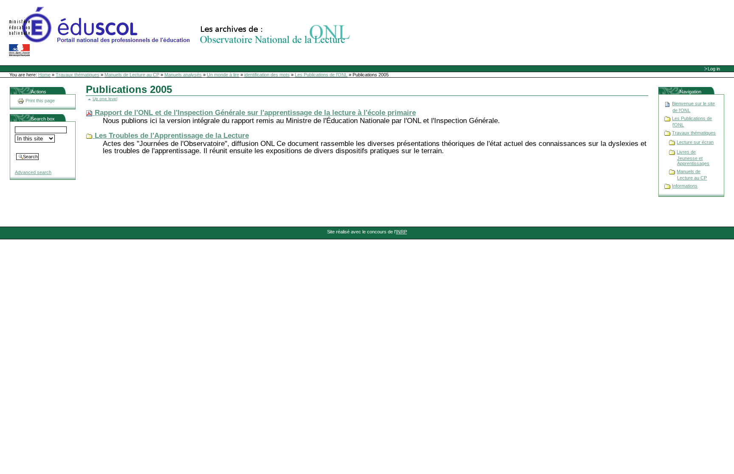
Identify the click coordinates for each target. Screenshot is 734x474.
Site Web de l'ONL (181, 32)
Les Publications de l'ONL (321, 74)
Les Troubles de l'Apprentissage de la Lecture (172, 136)
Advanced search (33, 172)
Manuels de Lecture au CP (131, 74)
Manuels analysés (183, 74)
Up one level (105, 98)
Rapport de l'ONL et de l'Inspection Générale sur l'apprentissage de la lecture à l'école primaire (255, 113)
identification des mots (267, 74)
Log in (714, 68)
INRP (401, 231)
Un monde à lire (223, 74)
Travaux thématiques (77, 74)
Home (44, 74)
